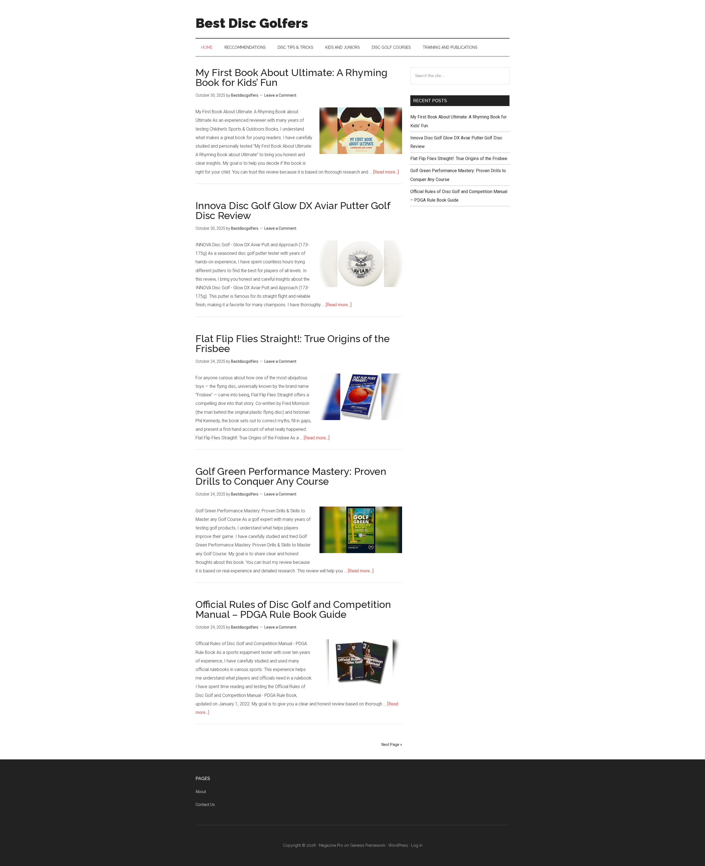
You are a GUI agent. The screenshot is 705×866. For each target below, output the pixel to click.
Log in (416, 845)
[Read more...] (386, 172)
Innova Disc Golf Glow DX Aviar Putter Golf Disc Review (293, 210)
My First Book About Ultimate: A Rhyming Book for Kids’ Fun (291, 77)
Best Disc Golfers (252, 23)
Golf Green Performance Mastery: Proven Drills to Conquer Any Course (291, 476)
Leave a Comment (280, 95)
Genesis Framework (367, 845)
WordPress (398, 845)
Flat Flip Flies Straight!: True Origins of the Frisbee (293, 343)
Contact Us (205, 804)
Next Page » (391, 744)
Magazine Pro (331, 845)
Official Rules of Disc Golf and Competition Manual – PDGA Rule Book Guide (293, 609)
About (201, 791)
